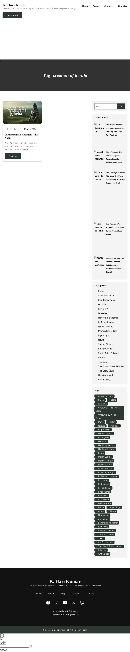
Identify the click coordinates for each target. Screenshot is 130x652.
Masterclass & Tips (107, 331)
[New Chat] (1, 643)
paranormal (103, 519)
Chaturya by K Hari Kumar (106, 416)
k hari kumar (104, 492)
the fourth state (105, 542)
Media (101, 507)
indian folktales (105, 468)
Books (101, 291)
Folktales (102, 313)
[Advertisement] (65, 40)
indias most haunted (108, 476)
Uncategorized (105, 375)
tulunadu (102, 550)
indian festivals (105, 460)
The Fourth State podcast (110, 546)
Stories (101, 357)
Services (75, 593)
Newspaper (103, 515)
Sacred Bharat (105, 344)
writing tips (103, 554)
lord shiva (103, 495)
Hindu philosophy (106, 449)
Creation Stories (106, 295)
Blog (62, 593)
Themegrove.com (79, 630)
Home (39, 593)
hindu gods (103, 437)
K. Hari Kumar (15, 5)
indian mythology (106, 472)
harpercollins (104, 429)
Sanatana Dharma (106, 530)
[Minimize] (4, 643)
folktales (115, 426)
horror (101, 453)
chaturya (102, 403)
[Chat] (2, 635)
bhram (101, 400)
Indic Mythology (106, 322)
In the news (103, 484)
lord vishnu (103, 499)
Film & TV (103, 309)
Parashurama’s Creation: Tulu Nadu (21, 136)
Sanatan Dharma (106, 534)
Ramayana (103, 526)
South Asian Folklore (108, 353)
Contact (90, 593)
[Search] (121, 106)
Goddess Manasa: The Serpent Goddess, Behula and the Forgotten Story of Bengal (115, 265)
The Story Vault (106, 371)
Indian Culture (105, 457)
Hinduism (102, 441)
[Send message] (30, 646)
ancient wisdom (105, 396)
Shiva (100, 538)
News (101, 340)
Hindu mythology (106, 445)
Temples (102, 362)
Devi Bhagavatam (107, 300)
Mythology (103, 335)
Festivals (102, 304)
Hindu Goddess (105, 433)
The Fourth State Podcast (111, 366)
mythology (115, 507)
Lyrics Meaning (105, 326)
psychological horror (108, 522)
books (113, 400)
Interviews (103, 480)
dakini (112, 422)
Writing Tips (104, 379)
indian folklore (105, 464)
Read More (13, 156)
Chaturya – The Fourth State (108, 409)
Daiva (101, 422)
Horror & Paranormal (108, 317)
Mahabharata (104, 503)
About (51, 593)
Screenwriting (105, 348)
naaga (101, 511)
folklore (101, 426)
